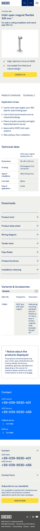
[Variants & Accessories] (20, 291)
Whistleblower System (8, 524)
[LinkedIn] (33, 517)
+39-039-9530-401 (16, 402)
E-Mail (29, 373)
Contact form (8, 475)
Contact (6, 450)
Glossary (26, 526)
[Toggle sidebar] (31, 3)
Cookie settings (17, 526)
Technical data (30, 95)
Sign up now (19, 501)
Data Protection (6, 526)
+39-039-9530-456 (16, 412)
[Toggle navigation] (37, 3)
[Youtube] (37, 517)
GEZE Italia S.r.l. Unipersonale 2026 (12, 521)
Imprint (32, 526)
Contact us (20, 75)
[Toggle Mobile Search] (25, 3)
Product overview (11, 95)
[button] (27, 517)
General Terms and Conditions (25, 524)
